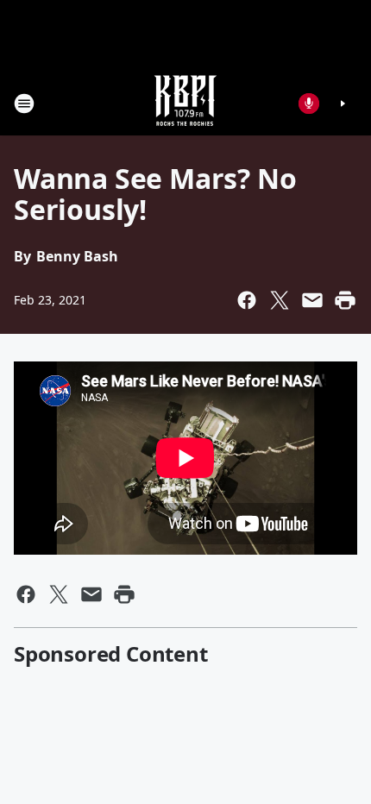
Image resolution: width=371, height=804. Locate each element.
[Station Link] (185, 103)
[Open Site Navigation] (24, 103)
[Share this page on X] (279, 300)
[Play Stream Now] (342, 103)
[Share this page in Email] (312, 300)
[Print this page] (345, 300)
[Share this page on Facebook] (247, 300)
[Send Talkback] (309, 103)
